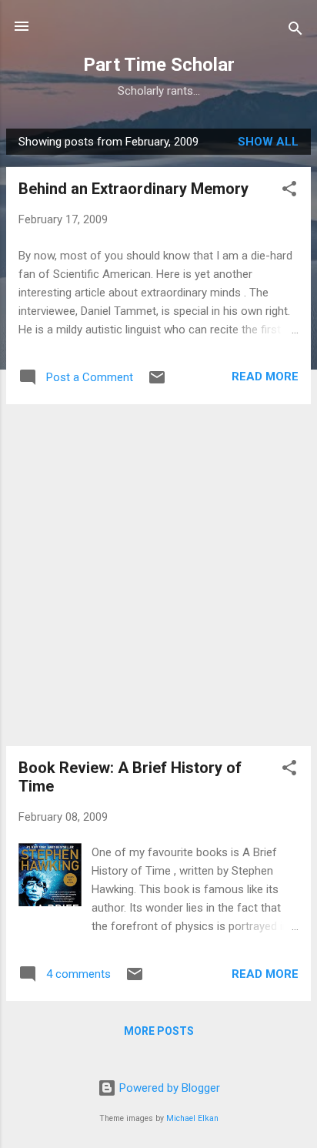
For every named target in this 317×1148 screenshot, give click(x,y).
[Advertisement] (158, 575)
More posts (159, 1031)
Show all (268, 142)
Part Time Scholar (159, 64)
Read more (265, 376)
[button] (289, 191)
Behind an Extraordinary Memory (133, 188)
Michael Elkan (192, 1118)
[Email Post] (157, 383)
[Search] (295, 31)
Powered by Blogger (168, 1088)
